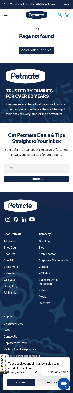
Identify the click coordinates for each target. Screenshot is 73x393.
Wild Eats (9, 279)
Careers (44, 266)
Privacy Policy (15, 372)
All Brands (10, 292)
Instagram (7, 219)
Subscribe (36, 179)
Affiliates (44, 273)
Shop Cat (9, 254)
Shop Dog (10, 247)
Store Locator (47, 254)
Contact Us (10, 336)
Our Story (45, 241)
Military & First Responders (20, 349)
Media (43, 296)
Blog (41, 247)
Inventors (44, 303)
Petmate (9, 273)
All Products (11, 241)
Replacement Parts (16, 343)
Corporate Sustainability (54, 260)
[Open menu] (6, 14)
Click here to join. (45, 4)
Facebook (15, 219)
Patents (44, 290)
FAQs (7, 330)
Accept (21, 382)
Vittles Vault (11, 266)
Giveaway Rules (13, 323)
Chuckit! (9, 260)
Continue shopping (36, 50)
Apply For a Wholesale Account (23, 355)
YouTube (31, 219)
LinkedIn (23, 219)
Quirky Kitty (11, 286)
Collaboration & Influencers (48, 281)
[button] (4, 364)
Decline (51, 382)
